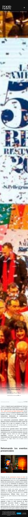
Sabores (5, 11)
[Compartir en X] (24, 402)
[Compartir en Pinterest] (26, 402)
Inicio (2, 11)
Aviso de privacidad (24, 513)
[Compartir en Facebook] (25, 402)
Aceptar (19, 513)
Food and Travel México (15, 393)
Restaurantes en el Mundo (13, 11)
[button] (24, 8)
